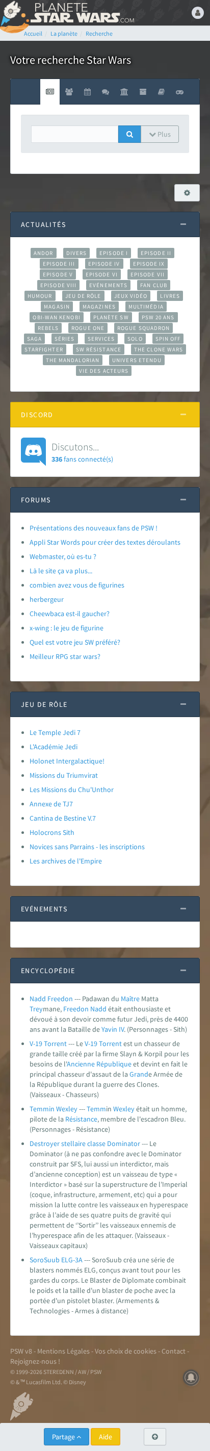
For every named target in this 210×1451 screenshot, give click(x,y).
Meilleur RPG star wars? (65, 656)
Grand (138, 1074)
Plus (163, 134)
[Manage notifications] (191, 1377)
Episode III (59, 263)
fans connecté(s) (82, 452)
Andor (43, 253)
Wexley (124, 1108)
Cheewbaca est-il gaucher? (70, 613)
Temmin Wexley (53, 1108)
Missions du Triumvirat (64, 775)
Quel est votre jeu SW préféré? (75, 642)
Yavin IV (112, 1029)
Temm (96, 1108)
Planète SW (111, 317)
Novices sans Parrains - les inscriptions (87, 846)
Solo (134, 338)
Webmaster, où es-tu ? (63, 556)
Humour (40, 295)
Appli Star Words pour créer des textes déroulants (105, 542)
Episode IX (149, 263)
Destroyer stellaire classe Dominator (85, 1143)
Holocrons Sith (52, 832)
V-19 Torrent (48, 1043)
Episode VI (102, 274)
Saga (34, 338)
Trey (36, 1008)
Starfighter (43, 349)
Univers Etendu (137, 360)
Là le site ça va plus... (61, 570)
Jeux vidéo (131, 295)
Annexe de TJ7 (51, 803)
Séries (65, 338)
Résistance (81, 1119)
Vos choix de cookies (125, 1351)
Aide (105, 1436)
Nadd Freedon (51, 998)
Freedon (76, 1008)
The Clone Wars (158, 349)
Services (101, 338)
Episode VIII (58, 285)
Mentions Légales (63, 1351)
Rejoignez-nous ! (35, 1361)
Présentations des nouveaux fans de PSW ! (94, 527)
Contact (174, 1351)
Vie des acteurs (103, 370)
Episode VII (147, 274)
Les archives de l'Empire (66, 860)
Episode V (58, 274)
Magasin (57, 306)
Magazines (99, 306)
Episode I (113, 253)
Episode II (156, 253)
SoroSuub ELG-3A (56, 1259)
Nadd (98, 1008)
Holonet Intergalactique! (67, 761)
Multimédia (146, 306)
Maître (130, 998)
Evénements (108, 285)
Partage (64, 1436)
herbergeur (47, 599)
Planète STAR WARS (81, 13)
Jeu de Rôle (83, 295)
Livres (170, 295)
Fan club (153, 285)
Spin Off (168, 338)
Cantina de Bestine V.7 (63, 818)
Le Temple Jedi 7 (55, 732)
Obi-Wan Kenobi (56, 317)
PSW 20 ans (158, 317)
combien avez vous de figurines (77, 585)
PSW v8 (21, 1351)
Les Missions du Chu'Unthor (72, 789)
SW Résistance (98, 349)
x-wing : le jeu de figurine (66, 627)
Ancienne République (99, 1063)
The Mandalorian (72, 360)
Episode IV (104, 263)
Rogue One (87, 328)
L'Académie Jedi (53, 746)
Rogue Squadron (143, 328)
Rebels (48, 328)
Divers (76, 253)
